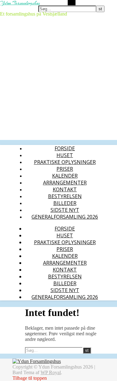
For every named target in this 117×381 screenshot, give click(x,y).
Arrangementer (65, 182)
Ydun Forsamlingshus (20, 3)
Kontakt (65, 189)
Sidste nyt (65, 210)
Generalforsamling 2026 (65, 216)
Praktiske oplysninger (65, 162)
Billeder (64, 203)
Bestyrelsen (65, 196)
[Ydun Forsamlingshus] (36, 361)
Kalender (65, 175)
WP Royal (51, 372)
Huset (64, 155)
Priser (64, 168)
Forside (65, 148)
